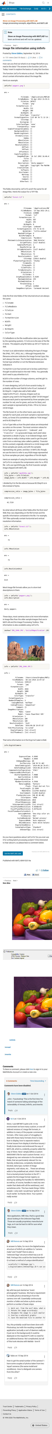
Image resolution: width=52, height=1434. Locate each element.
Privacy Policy (31, 1406)
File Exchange (25, 9)
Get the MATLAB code (13, 854)
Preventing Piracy (9, 1410)
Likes (33, 57)
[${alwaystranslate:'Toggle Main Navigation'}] (48, 3)
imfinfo (12, 1040)
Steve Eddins (17, 53)
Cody (36, 9)
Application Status (25, 1410)
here (31, 1069)
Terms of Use (40, 1410)
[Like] (37, 870)
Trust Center (7, 1406)
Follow (46, 870)
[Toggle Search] (43, 3)
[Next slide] (47, 8)
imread (8, 1047)
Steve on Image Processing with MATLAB (20, 21)
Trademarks (19, 1406)
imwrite (8, 1054)
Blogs (11, 3)
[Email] (35, 875)
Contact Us (7, 1414)
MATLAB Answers (9, 9)
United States (41, 1425)
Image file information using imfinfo (24, 48)
